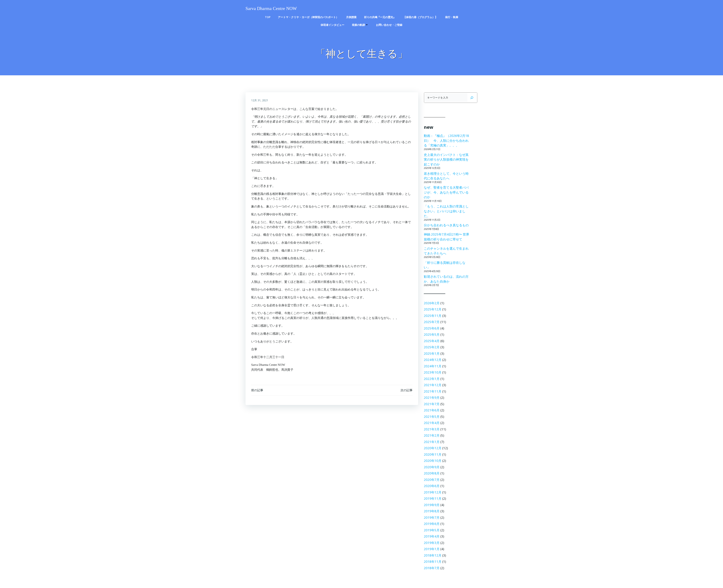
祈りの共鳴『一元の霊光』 (380, 17)
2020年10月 (433, 460)
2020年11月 (433, 454)
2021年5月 (432, 416)
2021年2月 (432, 435)
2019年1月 (432, 549)
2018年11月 (433, 561)
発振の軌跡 (358, 25)
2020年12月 (433, 448)
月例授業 (351, 17)
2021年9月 (432, 397)
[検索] (471, 97)
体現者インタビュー (332, 25)
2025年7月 (432, 322)
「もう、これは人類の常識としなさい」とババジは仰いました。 (446, 211)
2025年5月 (432, 334)
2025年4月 (432, 341)
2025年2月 (432, 347)
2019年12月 (433, 492)
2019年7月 (432, 517)
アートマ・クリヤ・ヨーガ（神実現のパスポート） (308, 17)
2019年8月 (432, 511)
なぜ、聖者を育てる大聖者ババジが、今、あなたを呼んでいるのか (446, 192)
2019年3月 (432, 543)
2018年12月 (433, 555)
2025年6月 (432, 328)
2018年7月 (432, 568)
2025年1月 (432, 353)
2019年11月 (433, 498)
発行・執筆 (451, 17)
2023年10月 (433, 372)
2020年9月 (432, 467)
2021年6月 (432, 410)
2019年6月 (432, 524)
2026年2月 (432, 303)
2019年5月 (432, 530)
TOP (267, 17)
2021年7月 (432, 404)
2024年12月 (433, 360)
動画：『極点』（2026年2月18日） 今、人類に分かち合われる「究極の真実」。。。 (446, 140)
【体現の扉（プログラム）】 (420, 17)
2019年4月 (432, 536)
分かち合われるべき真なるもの (446, 225)
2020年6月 (432, 486)
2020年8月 (432, 473)
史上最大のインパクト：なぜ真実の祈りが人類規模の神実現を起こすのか (446, 159)
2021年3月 (432, 429)
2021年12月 (433, 385)
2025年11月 (433, 315)
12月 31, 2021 (259, 100)
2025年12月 (433, 309)
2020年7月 (432, 479)
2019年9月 (432, 505)
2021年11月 (433, 391)
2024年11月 (433, 366)
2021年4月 (432, 423)
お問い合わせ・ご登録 (389, 25)
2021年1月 (432, 442)
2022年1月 (432, 379)
